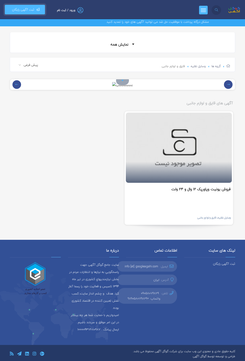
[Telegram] (19, 354)
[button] (122, 80)
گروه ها (216, 66)
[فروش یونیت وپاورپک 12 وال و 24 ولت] (179, 148)
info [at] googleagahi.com (141, 266)
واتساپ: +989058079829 (144, 298)
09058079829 (150, 293)
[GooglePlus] (42, 354)
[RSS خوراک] (12, 354)
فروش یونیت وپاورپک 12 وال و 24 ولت (201, 189)
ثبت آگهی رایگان (22, 9)
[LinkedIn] (27, 354)
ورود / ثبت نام (66, 10)
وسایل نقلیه (198, 66)
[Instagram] (34, 354)
